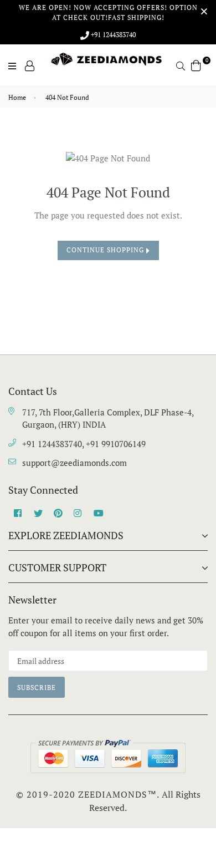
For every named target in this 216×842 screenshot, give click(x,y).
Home (17, 97)
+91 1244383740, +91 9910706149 (84, 443)
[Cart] (196, 64)
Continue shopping (106, 250)
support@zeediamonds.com (74, 462)
